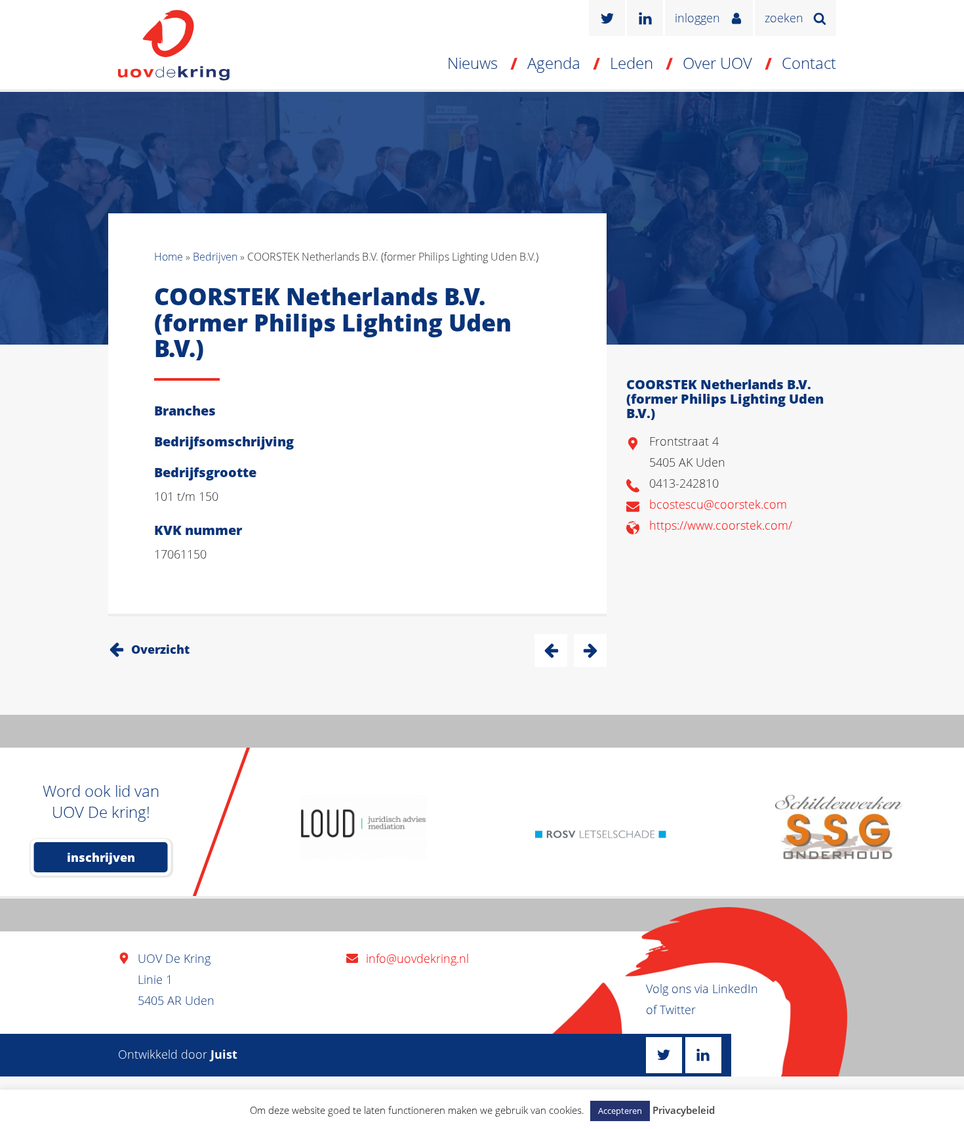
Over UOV (717, 63)
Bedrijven (215, 256)
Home (168, 256)
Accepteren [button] (620, 1111)
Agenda (553, 63)
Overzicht (160, 649)
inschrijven (101, 857)
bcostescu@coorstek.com (718, 504)
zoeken (784, 18)
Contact (809, 63)
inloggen (697, 18)
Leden (631, 63)
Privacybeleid (684, 1110)
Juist (224, 1054)
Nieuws (472, 63)
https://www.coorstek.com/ (720, 525)
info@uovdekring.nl (417, 958)
